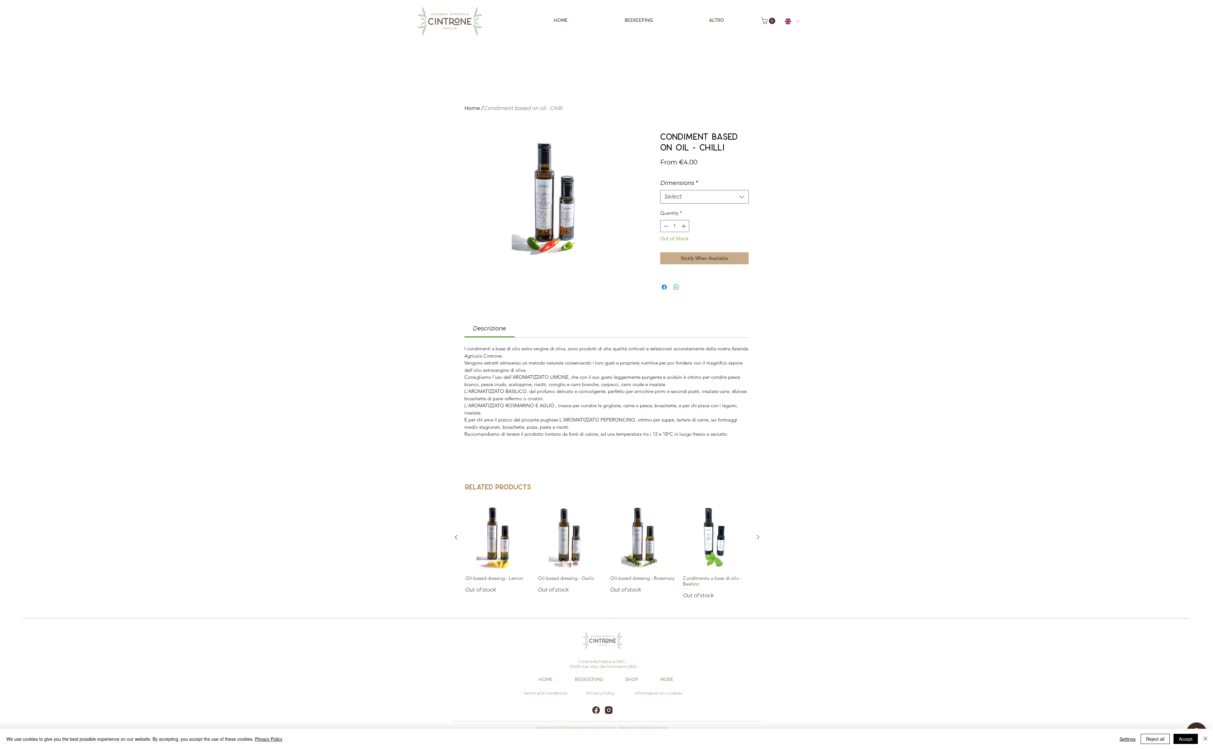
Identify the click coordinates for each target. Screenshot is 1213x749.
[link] (489, 328)
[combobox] (704, 197)
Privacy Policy (268, 739)
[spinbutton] (675, 226)
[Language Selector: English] (792, 21)
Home (472, 108)
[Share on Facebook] (664, 287)
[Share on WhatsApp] (676, 287)
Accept (1185, 739)
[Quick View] (498, 537)
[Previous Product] (456, 537)
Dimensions (679, 183)
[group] (607, 552)
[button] (769, 21)
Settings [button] (1127, 739)
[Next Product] (758, 537)
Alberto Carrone (651, 727)
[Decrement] (665, 226)
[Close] (1205, 739)
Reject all (1155, 739)
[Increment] (684, 226)
